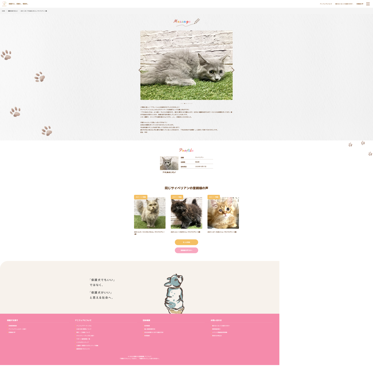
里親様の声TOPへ (186, 250)
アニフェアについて (326, 4)
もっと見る (186, 242)
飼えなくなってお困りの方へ (344, 4)
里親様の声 (359, 4)
